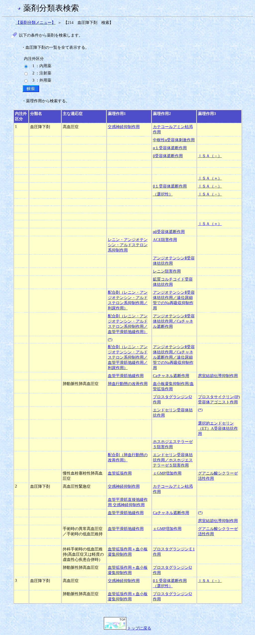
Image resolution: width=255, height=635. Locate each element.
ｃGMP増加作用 (167, 473)
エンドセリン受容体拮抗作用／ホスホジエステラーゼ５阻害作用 (173, 460)
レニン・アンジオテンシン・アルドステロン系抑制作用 (128, 245)
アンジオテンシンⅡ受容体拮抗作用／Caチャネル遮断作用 (174, 321)
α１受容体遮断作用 (170, 148)
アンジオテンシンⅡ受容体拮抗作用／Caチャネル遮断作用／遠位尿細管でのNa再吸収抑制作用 (174, 357)
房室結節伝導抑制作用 (218, 376)
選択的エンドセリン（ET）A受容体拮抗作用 (218, 428)
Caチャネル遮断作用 (171, 376)
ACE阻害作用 (165, 240)
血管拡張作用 (120, 473)
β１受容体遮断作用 (170, 186)
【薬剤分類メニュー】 (36, 22)
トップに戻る (138, 628)
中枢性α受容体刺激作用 (174, 140)
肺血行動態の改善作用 (128, 384)
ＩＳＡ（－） (210, 156)
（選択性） (163, 194)
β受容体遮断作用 (168, 156)
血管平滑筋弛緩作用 (126, 376)
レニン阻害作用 (167, 271)
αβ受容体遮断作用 (169, 232)
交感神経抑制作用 (124, 127)
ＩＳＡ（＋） (210, 178)
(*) (110, 339)
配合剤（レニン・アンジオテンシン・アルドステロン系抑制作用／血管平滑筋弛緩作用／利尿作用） (128, 357)
